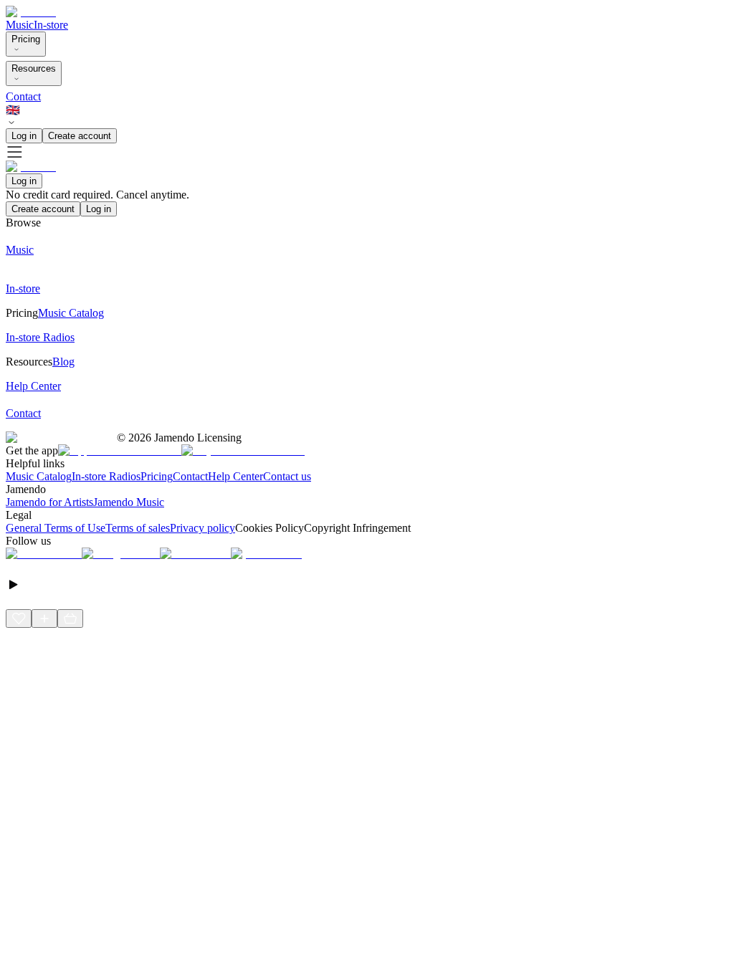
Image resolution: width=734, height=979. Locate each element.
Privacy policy (202, 528)
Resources (33, 68)
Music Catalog (39, 476)
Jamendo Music (128, 502)
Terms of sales (137, 528)
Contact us (287, 476)
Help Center (235, 476)
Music (20, 25)
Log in (24, 135)
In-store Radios (106, 476)
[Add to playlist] (44, 618)
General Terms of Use (55, 528)
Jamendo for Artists (49, 502)
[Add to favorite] (19, 618)
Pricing (25, 39)
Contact (23, 96)
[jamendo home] (31, 12)
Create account (79, 135)
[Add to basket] (70, 618)
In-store (51, 25)
